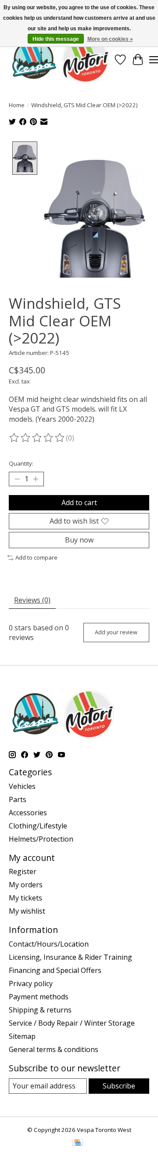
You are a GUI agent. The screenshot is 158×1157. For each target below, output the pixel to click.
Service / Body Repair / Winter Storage (72, 1023)
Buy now (79, 540)
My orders (26, 884)
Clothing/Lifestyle (38, 826)
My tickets (25, 898)
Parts (17, 799)
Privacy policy (31, 983)
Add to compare (36, 557)
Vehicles (22, 786)
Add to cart (79, 502)
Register (22, 871)
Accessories (28, 812)
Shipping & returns (40, 1010)
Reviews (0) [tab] (32, 600)
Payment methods (38, 997)
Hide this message (55, 39)
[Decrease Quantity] (17, 479)
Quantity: (21, 463)
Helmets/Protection (41, 839)
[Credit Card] (77, 1143)
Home (17, 105)
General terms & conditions (53, 1049)
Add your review (116, 632)
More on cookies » (110, 39)
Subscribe (119, 1086)
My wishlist (27, 911)
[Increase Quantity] (35, 479)
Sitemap (22, 1036)
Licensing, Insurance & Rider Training (70, 957)
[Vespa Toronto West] (60, 59)
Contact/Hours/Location (49, 944)
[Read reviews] (37, 438)
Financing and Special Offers (55, 970)
